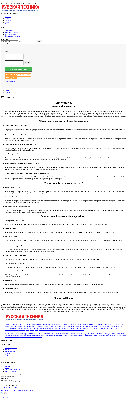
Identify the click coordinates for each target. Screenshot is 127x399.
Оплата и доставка (11, 348)
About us (8, 349)
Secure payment (10, 351)
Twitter (7, 18)
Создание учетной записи (18, 76)
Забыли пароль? (10, 81)
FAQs (7, 355)
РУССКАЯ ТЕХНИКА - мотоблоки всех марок (17, 390)
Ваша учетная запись (10, 359)
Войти (18, 69)
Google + (8, 22)
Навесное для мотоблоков (13, 32)
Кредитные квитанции (12, 369)
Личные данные (10, 371)
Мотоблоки (9, 31)
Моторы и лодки (10, 34)
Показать (27, 62)
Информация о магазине (9, 387)
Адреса (7, 366)
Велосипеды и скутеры (12, 36)
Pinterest (7, 24)
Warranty (8, 353)
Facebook (8, 17)
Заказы (7, 368)
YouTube (8, 20)
